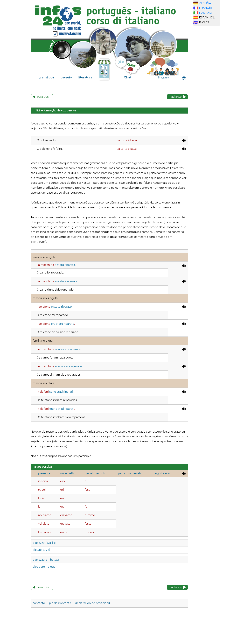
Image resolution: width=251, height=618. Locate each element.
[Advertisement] (209, 82)
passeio (66, 77)
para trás (43, 96)
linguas (163, 77)
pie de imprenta (60, 603)
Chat (127, 77)
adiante (176, 96)
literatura (85, 77)
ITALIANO (205, 12)
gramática (46, 77)
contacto (39, 603)
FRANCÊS (206, 7)
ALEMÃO (205, 2)
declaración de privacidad (92, 603)
